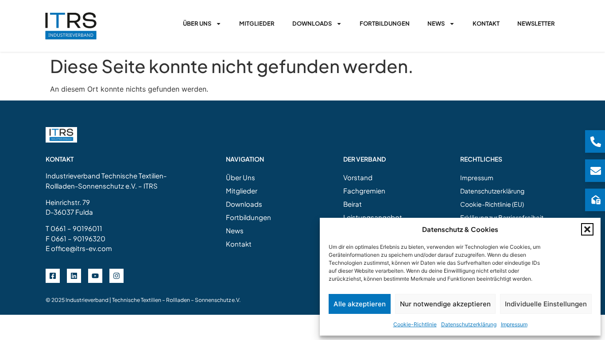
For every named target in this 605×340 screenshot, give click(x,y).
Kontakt (486, 23)
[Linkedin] (74, 276)
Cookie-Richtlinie (415, 324)
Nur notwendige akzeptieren (445, 304)
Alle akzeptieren (360, 304)
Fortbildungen (385, 23)
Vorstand (357, 177)
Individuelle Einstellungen (546, 304)
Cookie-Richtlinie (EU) (492, 204)
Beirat (352, 204)
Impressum (514, 324)
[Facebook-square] (53, 276)
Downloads (312, 23)
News (436, 23)
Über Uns (197, 23)
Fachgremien (364, 190)
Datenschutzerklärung (468, 324)
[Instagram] (116, 276)
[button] (587, 229)
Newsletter (536, 23)
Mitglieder (257, 23)
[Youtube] (95, 276)
